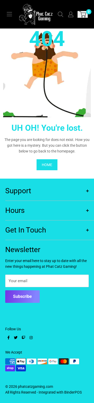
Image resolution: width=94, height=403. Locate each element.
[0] (83, 14)
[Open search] (60, 14)
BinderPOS (73, 392)
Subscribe (22, 296)
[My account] (70, 14)
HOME (47, 165)
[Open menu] (9, 14)
